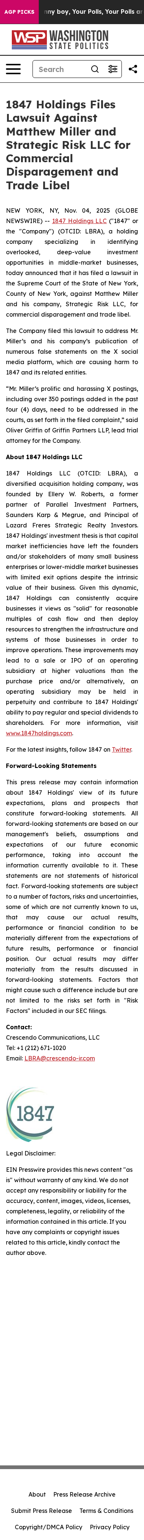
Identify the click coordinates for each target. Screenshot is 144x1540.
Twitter (121, 749)
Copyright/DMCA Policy (48, 1527)
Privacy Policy (110, 1527)
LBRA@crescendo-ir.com (59, 1058)
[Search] (95, 69)
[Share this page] (133, 69)
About (37, 1494)
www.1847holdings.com (39, 733)
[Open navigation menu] (13, 69)
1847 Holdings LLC (79, 221)
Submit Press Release (41, 1510)
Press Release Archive (84, 1494)
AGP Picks (19, 12)
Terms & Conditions (106, 1510)
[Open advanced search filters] (112, 69)
